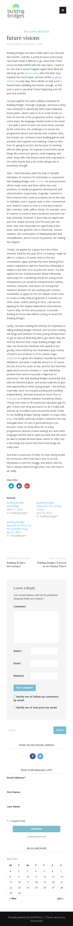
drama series (32, 73)
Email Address (16, 777)
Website (19, 675)
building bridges (36, 31)
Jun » (60, 898)
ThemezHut (36, 920)
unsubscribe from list (36, 836)
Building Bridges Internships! (15, 504)
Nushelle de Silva (19, 44)
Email (18, 663)
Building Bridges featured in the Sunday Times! (48, 506)
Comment (20, 606)
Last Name (13, 806)
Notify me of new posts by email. (36, 707)
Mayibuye (12, 358)
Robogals (12, 398)
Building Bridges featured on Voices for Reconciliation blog (19, 525)
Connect (39, 181)
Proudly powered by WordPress (25, 917)
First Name (13, 792)
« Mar (13, 898)
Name (18, 651)
